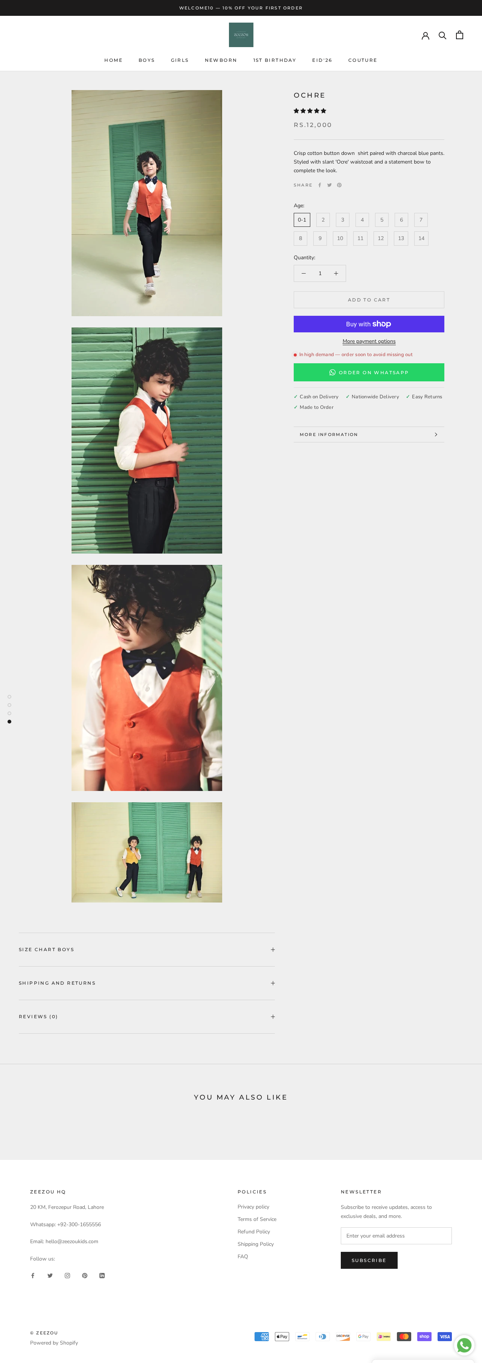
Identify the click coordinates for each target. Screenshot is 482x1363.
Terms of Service (257, 1219)
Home (113, 60)
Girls (180, 60)
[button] (311, 111)
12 (381, 238)
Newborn (221, 60)
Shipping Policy (256, 1244)
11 (360, 238)
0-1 (302, 219)
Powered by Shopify (54, 1342)
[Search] (443, 35)
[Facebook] (319, 185)
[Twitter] (329, 185)
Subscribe (369, 1260)
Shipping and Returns (57, 983)
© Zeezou (44, 1332)
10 (340, 238)
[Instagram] (67, 1275)
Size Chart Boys (46, 949)
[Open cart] (459, 35)
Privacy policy (253, 1206)
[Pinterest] (339, 185)
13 (401, 238)
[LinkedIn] (102, 1275)
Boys (147, 60)
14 (421, 238)
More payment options (369, 341)
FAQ (243, 1256)
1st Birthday (275, 60)
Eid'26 (322, 60)
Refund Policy (254, 1231)
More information (329, 434)
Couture (363, 60)
